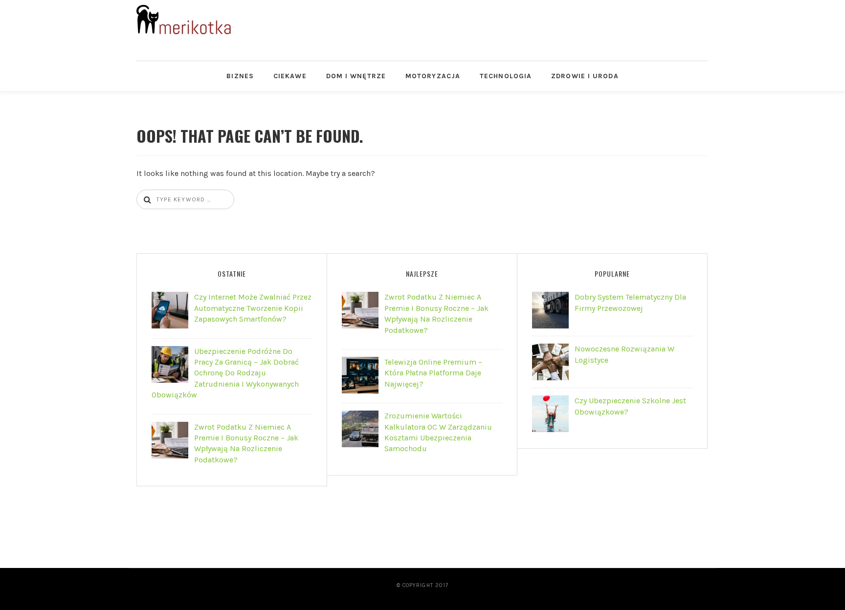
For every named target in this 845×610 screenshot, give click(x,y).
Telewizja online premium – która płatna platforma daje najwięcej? (433, 373)
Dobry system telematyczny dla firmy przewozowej (630, 302)
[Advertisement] (510, 27)
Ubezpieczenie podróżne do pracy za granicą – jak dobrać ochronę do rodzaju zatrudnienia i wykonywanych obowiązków (225, 373)
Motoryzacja (432, 76)
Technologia (506, 76)
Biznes (240, 76)
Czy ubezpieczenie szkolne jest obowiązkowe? (630, 406)
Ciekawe (290, 76)
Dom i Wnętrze (356, 76)
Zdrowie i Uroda (585, 76)
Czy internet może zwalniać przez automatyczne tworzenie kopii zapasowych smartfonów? (252, 308)
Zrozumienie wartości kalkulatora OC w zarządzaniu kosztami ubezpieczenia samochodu (438, 432)
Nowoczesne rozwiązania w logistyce (624, 354)
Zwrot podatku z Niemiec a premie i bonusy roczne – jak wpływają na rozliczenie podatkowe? (246, 443)
